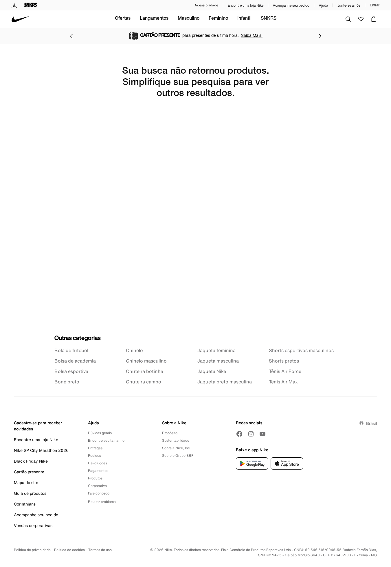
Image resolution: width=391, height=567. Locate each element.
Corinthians (25, 504)
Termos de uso (100, 549)
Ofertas (123, 19)
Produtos (95, 478)
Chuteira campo (143, 381)
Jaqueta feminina (216, 350)
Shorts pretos (284, 360)
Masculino (188, 19)
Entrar (374, 5)
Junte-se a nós (348, 5)
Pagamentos (98, 470)
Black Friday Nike (31, 461)
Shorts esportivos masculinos (301, 350)
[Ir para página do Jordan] (14, 5)
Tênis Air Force (285, 371)
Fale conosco (98, 493)
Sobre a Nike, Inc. (176, 447)
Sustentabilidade (175, 440)
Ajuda (323, 5)
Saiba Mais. (251, 35)
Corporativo (97, 485)
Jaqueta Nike (211, 371)
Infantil (244, 19)
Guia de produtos (30, 493)
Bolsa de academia (75, 360)
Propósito (169, 432)
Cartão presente (29, 472)
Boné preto (66, 381)
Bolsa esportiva (71, 371)
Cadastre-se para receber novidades (38, 426)
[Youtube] (262, 433)
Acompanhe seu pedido (291, 5)
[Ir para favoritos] (361, 19)
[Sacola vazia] (373, 19)
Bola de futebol (71, 350)
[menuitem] (122, 19)
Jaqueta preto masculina (224, 381)
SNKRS (268, 19)
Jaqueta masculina (218, 360)
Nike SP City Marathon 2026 (41, 450)
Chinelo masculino (146, 360)
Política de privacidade (32, 549)
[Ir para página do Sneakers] (30, 5)
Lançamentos (154, 19)
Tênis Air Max (283, 381)
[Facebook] (239, 433)
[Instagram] (250, 433)
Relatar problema (102, 501)
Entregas (95, 447)
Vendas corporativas (33, 525)
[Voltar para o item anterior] (71, 36)
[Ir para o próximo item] (320, 36)
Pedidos (94, 455)
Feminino (218, 19)
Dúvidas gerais (100, 432)
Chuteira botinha (144, 371)
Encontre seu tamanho (106, 440)
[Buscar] (348, 19)
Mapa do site (26, 482)
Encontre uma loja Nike (245, 5)
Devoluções (97, 463)
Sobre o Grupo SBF (177, 455)
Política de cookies (69, 549)
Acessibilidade (206, 5)
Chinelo (134, 350)
